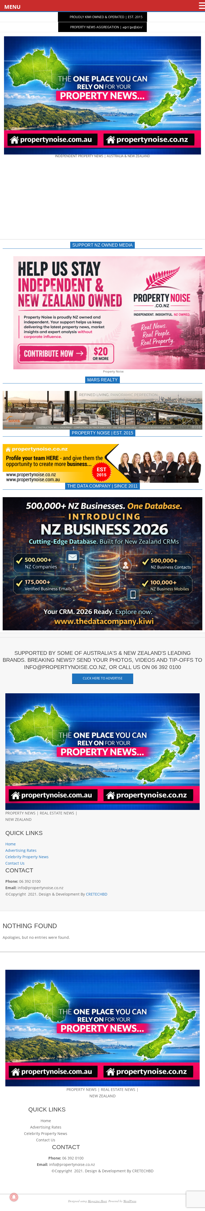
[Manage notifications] (14, 1197)
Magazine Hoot (97, 1201)
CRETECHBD (96, 894)
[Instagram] (14, 825)
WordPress (129, 1201)
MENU (12, 6)
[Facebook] (7, 825)
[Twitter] (11, 825)
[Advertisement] (102, 200)
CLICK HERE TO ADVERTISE (103, 678)
